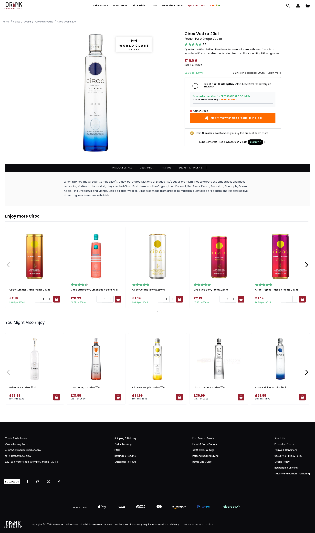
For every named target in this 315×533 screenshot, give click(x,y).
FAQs (117, 450)
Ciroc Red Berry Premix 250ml (211, 289)
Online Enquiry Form (16, 444)
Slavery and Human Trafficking (292, 473)
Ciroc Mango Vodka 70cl (85, 387)
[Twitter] (48, 481)
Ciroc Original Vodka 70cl (270, 387)
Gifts (154, 5)
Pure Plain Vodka (44, 21)
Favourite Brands (172, 5)
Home (6, 21)
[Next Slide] (306, 264)
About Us (279, 438)
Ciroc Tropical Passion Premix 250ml (276, 289)
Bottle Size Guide (202, 461)
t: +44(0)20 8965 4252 (18, 456)
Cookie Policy (282, 461)
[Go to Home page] (14, 5)
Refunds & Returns (125, 456)
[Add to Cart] (56, 299)
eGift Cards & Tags (203, 450)
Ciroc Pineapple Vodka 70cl (148, 387)
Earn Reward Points (203, 438)
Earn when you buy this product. (232, 133)
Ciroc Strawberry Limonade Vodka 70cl (94, 289)
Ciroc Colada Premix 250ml (148, 289)
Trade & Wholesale (16, 438)
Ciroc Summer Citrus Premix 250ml (29, 289)
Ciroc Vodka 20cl (66, 21)
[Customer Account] (298, 5)
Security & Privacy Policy (288, 456)
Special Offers (196, 5)
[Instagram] (38, 481)
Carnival (215, 5)
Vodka (27, 21)
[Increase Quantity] (49, 299)
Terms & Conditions (285, 450)
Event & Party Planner (204, 444)
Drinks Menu (100, 5)
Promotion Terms (284, 444)
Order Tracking (123, 444)
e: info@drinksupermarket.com (23, 450)
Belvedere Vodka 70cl (22, 387)
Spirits (16, 21)
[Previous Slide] (8, 264)
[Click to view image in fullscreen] (96, 93)
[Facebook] (27, 481)
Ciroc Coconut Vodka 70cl (209, 387)
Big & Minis (139, 5)
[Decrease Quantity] (37, 299)
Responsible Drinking (286, 467)
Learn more (274, 72)
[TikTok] (59, 481)
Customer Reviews (125, 461)
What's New (120, 5)
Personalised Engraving (205, 456)
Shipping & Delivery (125, 438)
